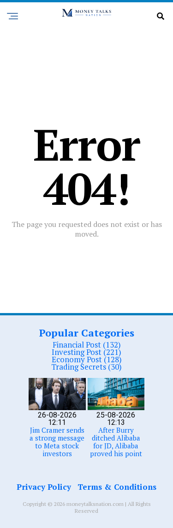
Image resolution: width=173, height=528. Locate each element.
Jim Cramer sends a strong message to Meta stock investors (57, 441)
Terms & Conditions (117, 487)
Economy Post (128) (87, 359)
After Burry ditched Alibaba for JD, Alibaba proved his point (116, 441)
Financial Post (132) (87, 344)
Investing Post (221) (86, 352)
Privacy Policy (44, 487)
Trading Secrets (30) (86, 366)
